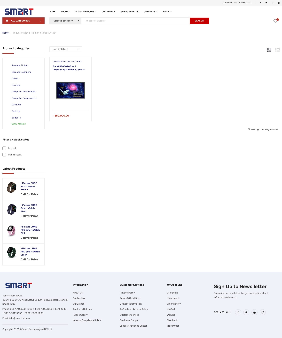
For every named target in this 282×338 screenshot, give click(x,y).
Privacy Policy (127, 292)
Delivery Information (131, 303)
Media (166, 11)
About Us (78, 292)
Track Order (173, 325)
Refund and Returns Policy (134, 309)
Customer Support (130, 320)
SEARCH (199, 21)
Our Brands (108, 11)
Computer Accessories (24, 91)
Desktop (16, 111)
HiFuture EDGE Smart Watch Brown (29, 186)
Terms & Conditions (130, 298)
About (65, 11)
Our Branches (86, 11)
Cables (15, 78)
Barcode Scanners (21, 72)
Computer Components (24, 98)
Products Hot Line (82, 309)
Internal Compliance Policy (87, 320)
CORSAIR (16, 104)
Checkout (172, 320)
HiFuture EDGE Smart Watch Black (29, 208)
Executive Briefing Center (133, 325)
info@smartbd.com (19, 318)
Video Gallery (80, 315)
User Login (172, 292)
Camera (16, 85)
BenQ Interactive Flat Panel (67, 61)
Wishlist (171, 315)
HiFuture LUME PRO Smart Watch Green (30, 251)
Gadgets (16, 117)
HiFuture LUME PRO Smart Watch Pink (30, 230)
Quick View (70, 102)
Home (52, 11)
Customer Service (129, 315)
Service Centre (130, 11)
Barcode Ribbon (20, 65)
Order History (174, 303)
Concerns (150, 11)
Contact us (79, 298)
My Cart (171, 309)
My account (173, 298)
